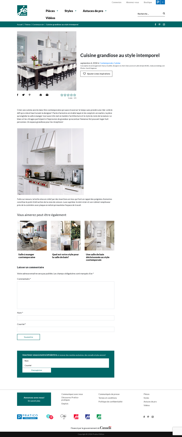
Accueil (20, 24)
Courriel (21, 324)
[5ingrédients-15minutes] (50, 416)
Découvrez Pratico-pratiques (70, 398)
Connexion (116, 2)
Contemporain (38, 24)
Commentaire (24, 279)
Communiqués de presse (109, 394)
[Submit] (163, 13)
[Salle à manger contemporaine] (32, 235)
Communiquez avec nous (72, 394)
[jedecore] (87, 416)
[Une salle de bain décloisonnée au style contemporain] (99, 235)
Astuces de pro (93, 11)
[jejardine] (99, 416)
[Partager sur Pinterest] (29, 95)
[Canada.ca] (105, 427)
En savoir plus (34, 399)
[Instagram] (164, 24)
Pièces (50, 11)
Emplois (64, 403)
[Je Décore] (28, 11)
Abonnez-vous (132, 2)
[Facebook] (155, 24)
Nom (20, 312)
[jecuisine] (76, 416)
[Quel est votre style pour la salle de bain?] (65, 235)
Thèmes (27, 24)
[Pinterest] (159, 24)
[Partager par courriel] (47, 95)
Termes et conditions (107, 398)
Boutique (148, 2)
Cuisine (117, 63)
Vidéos (50, 18)
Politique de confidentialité (110, 401)
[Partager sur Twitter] (23, 95)
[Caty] (63, 416)
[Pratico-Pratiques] (28, 416)
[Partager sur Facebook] (17, 95)
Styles (69, 11)
